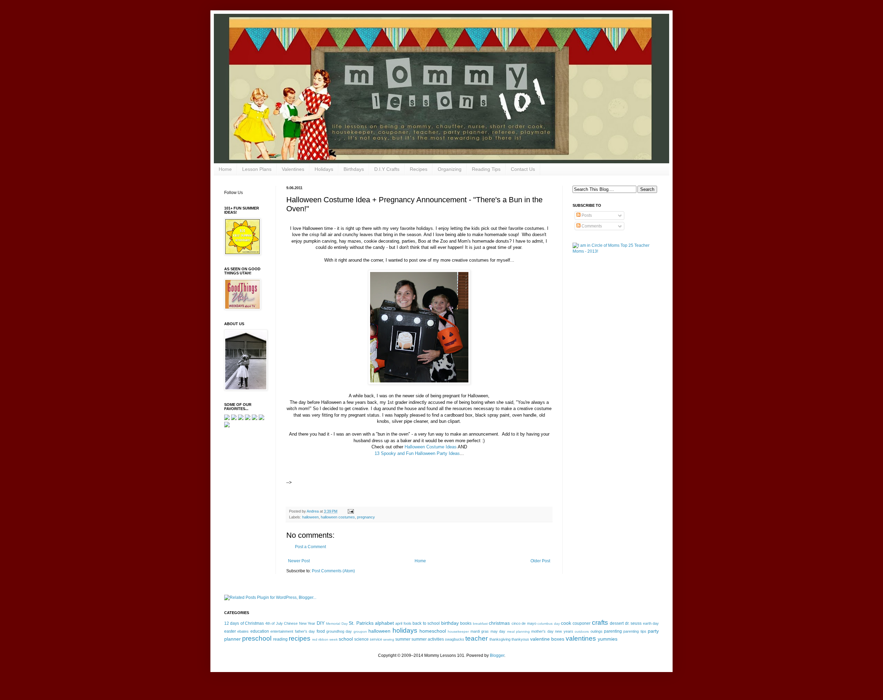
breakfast (480, 623)
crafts (600, 622)
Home (225, 169)
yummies (607, 639)
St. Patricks (361, 623)
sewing (388, 639)
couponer (582, 623)
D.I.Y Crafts (386, 169)
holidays (405, 630)
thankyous (520, 639)
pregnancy (366, 517)
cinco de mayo (524, 623)
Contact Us (523, 169)
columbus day (548, 623)
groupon (360, 631)
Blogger (497, 655)
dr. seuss (633, 623)
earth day (651, 623)
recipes (299, 638)
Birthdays (354, 169)
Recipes (418, 169)
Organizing (450, 169)
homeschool (432, 631)
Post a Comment (310, 546)
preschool (256, 638)
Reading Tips (486, 169)
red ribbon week (325, 639)
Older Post (540, 560)
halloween (310, 517)
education (259, 631)
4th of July (274, 623)
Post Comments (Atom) (333, 570)
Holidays (324, 169)
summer (402, 639)
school (346, 639)
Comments (591, 226)
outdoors (582, 631)
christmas (499, 623)
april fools (403, 623)
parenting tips (634, 631)
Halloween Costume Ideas (431, 446)
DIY (321, 623)
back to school (426, 623)
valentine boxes (547, 639)
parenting (613, 631)
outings (597, 631)
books (466, 623)
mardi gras (479, 631)
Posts (586, 215)
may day (497, 631)
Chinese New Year (299, 623)
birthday (450, 623)
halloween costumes (338, 517)
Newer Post (299, 560)
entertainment (281, 631)
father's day (305, 631)
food (321, 631)
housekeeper (458, 631)
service (376, 639)
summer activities (427, 639)
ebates (243, 631)
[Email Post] (350, 511)
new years (564, 631)
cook (566, 623)
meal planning (518, 631)
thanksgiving (499, 639)
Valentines (293, 169)
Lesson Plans (256, 169)
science (361, 639)
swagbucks (454, 639)
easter (230, 631)
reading (280, 639)
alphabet (384, 623)
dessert (617, 623)
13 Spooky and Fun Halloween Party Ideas (417, 453)
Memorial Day (336, 623)
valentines (581, 638)
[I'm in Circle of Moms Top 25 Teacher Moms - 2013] (616, 251)
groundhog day (339, 631)
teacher (476, 638)
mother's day (542, 631)
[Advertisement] (374, 473)
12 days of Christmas (244, 623)
